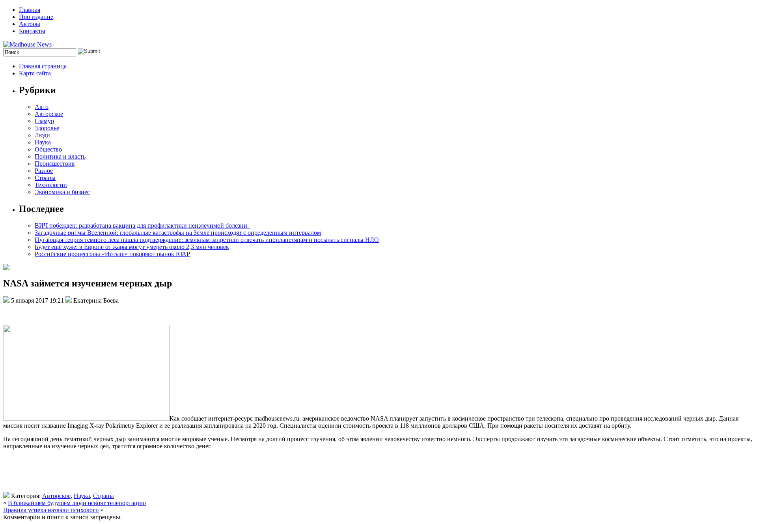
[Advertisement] (117, 474)
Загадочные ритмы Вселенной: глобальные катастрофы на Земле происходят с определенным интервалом (178, 232)
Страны (45, 177)
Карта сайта (35, 73)
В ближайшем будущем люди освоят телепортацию (77, 503)
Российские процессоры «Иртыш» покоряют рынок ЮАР (112, 254)
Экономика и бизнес (62, 192)
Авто (41, 106)
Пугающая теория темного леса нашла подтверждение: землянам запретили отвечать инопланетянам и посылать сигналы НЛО (207, 239)
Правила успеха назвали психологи (51, 510)
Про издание (36, 16)
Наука (43, 142)
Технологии (51, 185)
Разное (44, 170)
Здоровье (47, 128)
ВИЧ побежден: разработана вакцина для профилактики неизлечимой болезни (142, 225)
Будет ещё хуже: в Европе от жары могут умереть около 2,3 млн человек (132, 246)
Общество (48, 149)
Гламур (44, 121)
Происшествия (55, 163)
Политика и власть (60, 156)
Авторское (49, 113)
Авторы (29, 24)
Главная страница (43, 66)
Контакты (32, 31)
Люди (42, 135)
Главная (29, 9)
